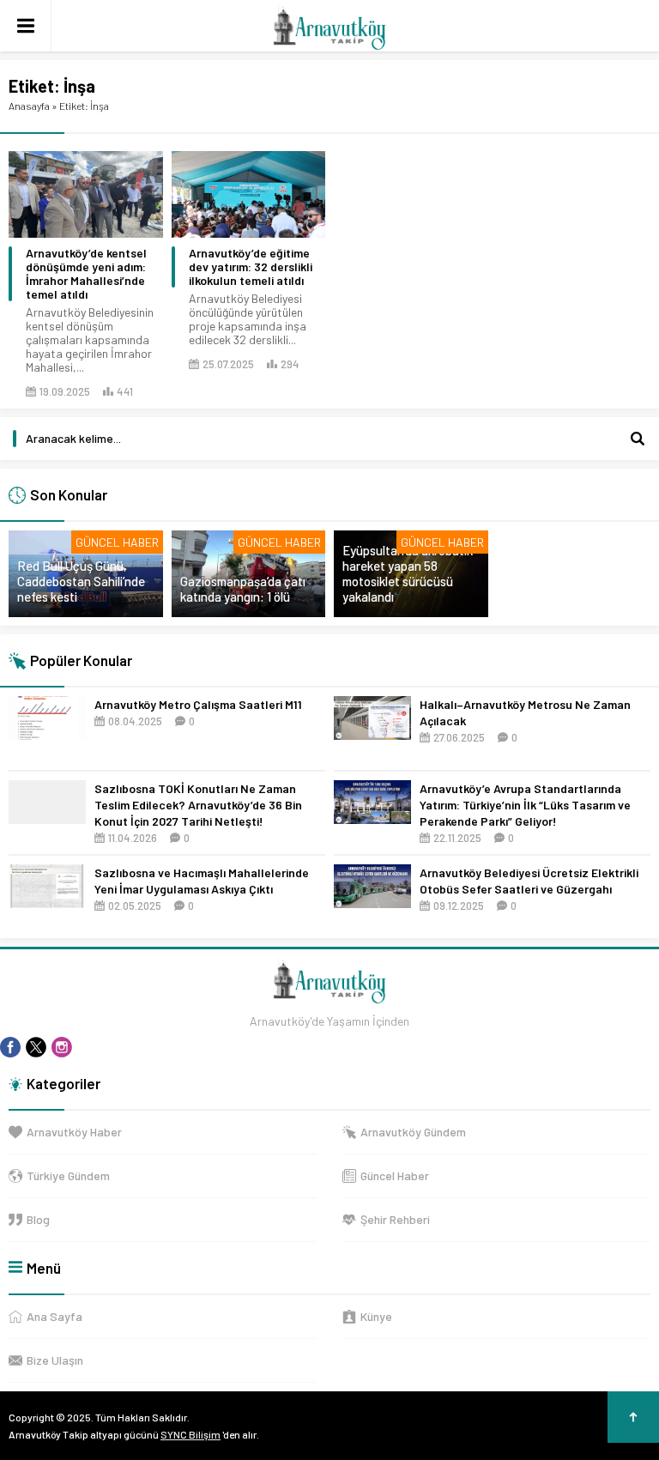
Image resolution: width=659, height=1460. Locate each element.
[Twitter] (36, 1047)
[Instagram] (61, 1047)
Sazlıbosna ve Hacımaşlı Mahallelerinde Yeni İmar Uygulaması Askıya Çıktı (201, 880)
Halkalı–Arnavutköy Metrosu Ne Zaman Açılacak (525, 712)
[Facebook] (10, 1047)
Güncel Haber (117, 542)
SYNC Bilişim (190, 1434)
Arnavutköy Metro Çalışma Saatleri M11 (198, 704)
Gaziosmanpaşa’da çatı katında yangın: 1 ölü (242, 588)
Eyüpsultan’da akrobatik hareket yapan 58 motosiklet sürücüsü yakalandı (407, 573)
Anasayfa (29, 106)
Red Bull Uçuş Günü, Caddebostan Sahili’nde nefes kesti (81, 581)
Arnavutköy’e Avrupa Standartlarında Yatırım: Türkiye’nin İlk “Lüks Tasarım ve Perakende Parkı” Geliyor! (525, 804)
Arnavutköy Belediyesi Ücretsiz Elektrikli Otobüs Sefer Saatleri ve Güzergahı (529, 880)
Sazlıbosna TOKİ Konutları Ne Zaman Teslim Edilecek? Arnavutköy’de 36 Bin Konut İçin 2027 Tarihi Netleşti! (198, 804)
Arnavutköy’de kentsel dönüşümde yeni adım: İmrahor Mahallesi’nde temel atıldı (86, 273)
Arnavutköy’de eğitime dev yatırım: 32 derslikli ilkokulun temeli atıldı (250, 267)
